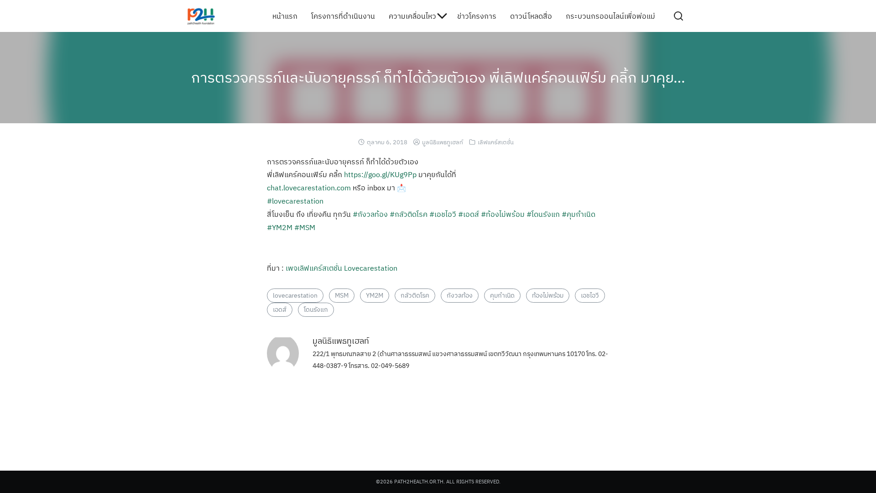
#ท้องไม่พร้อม (503, 214)
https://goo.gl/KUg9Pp (380, 174)
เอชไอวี (590, 295)
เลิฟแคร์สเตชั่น (496, 142)
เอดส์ (280, 309)
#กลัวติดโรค (409, 214)
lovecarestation (295, 295)
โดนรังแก (316, 309)
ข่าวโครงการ (476, 16)
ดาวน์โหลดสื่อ (531, 16)
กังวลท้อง (460, 295)
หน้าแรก (284, 16)
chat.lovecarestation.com (309, 187)
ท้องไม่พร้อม (547, 295)
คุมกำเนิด (502, 295)
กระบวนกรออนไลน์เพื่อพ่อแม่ (610, 16)
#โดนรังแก (543, 214)
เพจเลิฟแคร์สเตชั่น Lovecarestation (341, 268)
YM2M (374, 295)
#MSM (304, 227)
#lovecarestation (295, 200)
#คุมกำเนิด (578, 214)
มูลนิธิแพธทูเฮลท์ (442, 142)
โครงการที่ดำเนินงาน (343, 16)
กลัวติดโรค (415, 295)
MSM (342, 295)
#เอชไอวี (442, 214)
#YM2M (279, 227)
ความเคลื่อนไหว (412, 16)
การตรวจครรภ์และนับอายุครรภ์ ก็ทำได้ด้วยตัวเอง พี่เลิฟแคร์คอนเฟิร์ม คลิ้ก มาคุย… (438, 77)
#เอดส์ (468, 214)
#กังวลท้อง (370, 214)
